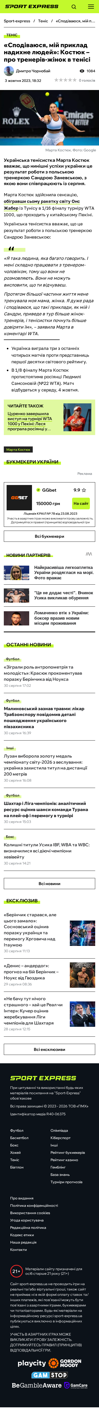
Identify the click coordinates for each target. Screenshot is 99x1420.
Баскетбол (19, 1138)
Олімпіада (59, 1130)
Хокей (15, 1152)
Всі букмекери (49, 536)
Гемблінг (58, 1167)
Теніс (12, 35)
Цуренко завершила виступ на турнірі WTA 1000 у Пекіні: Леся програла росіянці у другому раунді (30, 423)
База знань (60, 1174)
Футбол (12, 659)
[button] (74, 8)
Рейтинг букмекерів (68, 1152)
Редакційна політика (28, 1227)
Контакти (18, 1249)
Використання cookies (30, 1213)
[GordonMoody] (64, 1363)
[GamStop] (49, 1375)
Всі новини (49, 883)
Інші (10, 748)
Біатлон (17, 1167)
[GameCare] (75, 1386)
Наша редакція (23, 1242)
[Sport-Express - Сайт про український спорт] (29, 6)
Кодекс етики (22, 1235)
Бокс (10, 836)
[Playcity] (32, 1364)
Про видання (22, 1198)
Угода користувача (27, 1220)
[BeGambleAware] (37, 1386)
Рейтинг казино (64, 1160)
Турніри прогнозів (66, 1182)
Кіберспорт (61, 1138)
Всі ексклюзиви (49, 1049)
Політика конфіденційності (34, 1205)
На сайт (81, 503)
